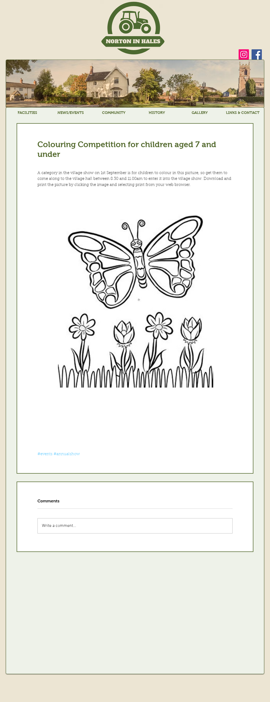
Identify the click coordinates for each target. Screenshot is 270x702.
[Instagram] (244, 54)
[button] (27, 112)
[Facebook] (257, 54)
